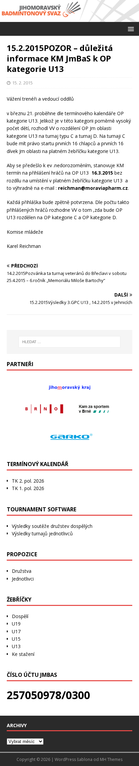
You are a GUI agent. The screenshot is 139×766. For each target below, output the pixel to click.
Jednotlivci (23, 579)
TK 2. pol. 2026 (28, 481)
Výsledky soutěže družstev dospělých (52, 526)
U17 (16, 631)
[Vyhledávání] (69, 342)
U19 (16, 623)
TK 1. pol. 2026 (28, 488)
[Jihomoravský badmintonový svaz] (69, 18)
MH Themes (111, 759)
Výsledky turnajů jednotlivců (42, 533)
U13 (16, 646)
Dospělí (20, 616)
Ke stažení (23, 654)
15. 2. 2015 (22, 83)
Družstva (21, 571)
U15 (16, 639)
